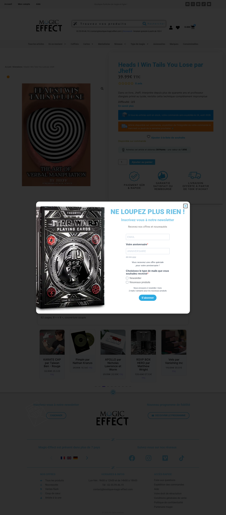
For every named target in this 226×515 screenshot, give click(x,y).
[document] (113, 257)
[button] (185, 206)
